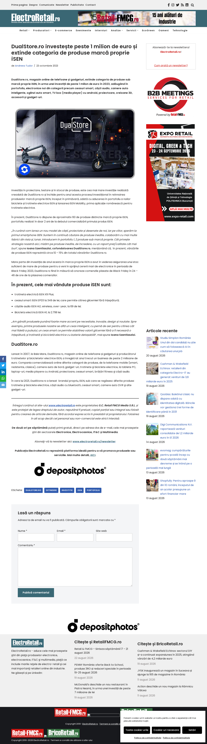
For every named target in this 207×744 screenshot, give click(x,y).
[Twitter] (3, 365)
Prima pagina (19, 4)
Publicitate (77, 4)
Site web (101, 531)
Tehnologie (180, 30)
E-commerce (63, 30)
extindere (51, 490)
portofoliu (93, 490)
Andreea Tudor (24, 65)
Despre (33, 4)
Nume (22, 531)
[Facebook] (3, 359)
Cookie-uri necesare (166, 730)
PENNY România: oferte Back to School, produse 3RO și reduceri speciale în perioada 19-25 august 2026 (102, 668)
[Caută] (191, 5)
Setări (192, 730)
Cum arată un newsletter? (171, 65)
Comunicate (46, 4)
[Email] (3, 385)
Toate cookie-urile (136, 730)
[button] (28, 30)
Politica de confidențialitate (147, 737)
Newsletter (62, 4)
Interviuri (101, 30)
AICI (92, 455)
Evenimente (83, 30)
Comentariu (26, 545)
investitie (67, 490)
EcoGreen (148, 30)
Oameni (163, 30)
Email (61, 531)
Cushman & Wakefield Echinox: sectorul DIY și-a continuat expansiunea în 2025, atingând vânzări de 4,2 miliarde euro (165, 654)
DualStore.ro (33, 490)
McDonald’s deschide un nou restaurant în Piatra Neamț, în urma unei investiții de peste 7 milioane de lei (102, 688)
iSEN (79, 490)
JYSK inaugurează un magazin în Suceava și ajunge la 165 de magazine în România (164, 672)
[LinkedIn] (3, 372)
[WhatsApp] (3, 378)
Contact (90, 4)
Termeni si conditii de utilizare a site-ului (71, 740)
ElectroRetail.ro (90, 723)
